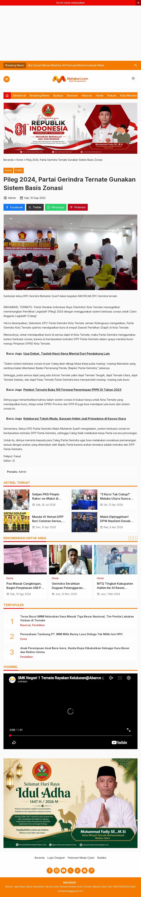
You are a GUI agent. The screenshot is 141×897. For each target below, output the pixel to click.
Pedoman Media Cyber (81, 857)
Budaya (58, 95)
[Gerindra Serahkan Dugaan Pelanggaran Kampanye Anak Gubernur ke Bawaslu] (70, 559)
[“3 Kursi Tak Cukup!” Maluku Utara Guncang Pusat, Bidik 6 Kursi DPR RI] (84, 499)
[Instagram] (57, 871)
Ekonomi (72, 95)
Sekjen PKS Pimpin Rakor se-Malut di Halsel (45, 498)
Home (99, 95)
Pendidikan (38, 625)
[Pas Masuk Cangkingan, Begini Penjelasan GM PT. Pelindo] (25, 559)
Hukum (111, 95)
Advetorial (19, 95)
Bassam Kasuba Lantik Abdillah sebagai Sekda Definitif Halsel (66, 65)
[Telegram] (85, 871)
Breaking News (39, 95)
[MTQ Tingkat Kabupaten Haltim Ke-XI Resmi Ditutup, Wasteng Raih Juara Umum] (115, 559)
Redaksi (101, 857)
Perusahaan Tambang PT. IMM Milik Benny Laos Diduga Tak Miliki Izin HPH (71, 634)
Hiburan (87, 95)
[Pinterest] (91, 871)
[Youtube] (64, 871)
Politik (18, 170)
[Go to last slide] (131, 538)
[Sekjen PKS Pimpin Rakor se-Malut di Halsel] (16, 499)
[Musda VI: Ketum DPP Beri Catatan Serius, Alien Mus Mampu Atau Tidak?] (16, 522)
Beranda (40, 857)
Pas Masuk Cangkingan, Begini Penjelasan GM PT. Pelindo (25, 588)
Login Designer (56, 857)
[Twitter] (71, 871)
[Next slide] (135, 538)
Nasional (25, 625)
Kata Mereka (128, 95)
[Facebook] (50, 871)
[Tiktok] (78, 871)
